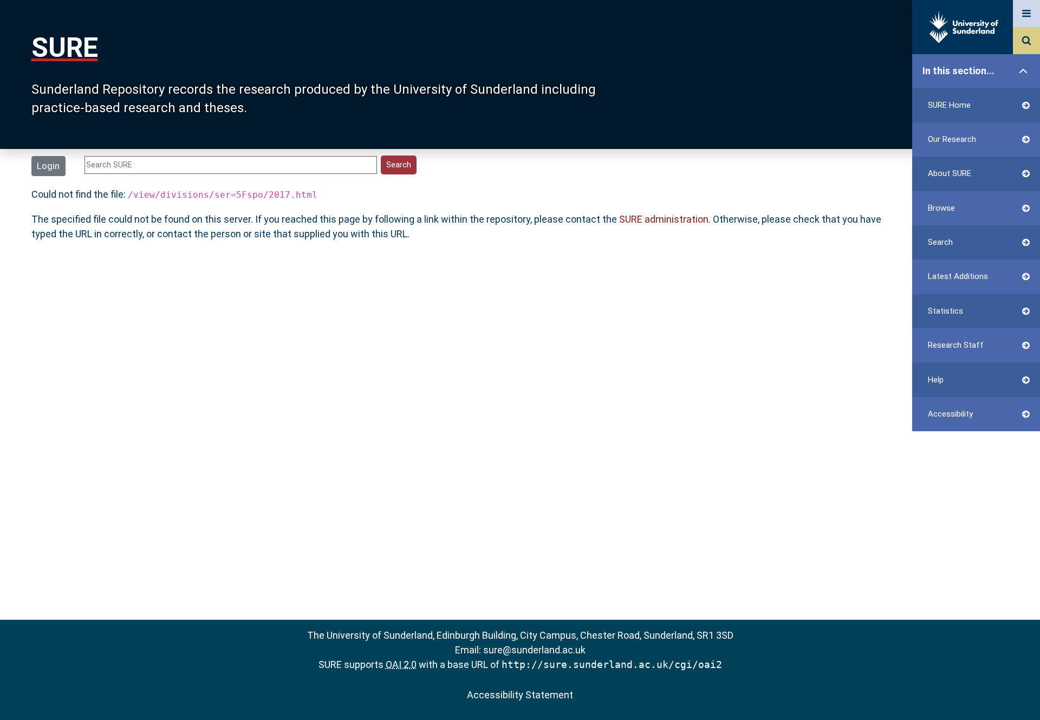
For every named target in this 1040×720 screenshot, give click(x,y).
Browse (941, 208)
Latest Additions (958, 276)
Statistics (945, 311)
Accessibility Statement (520, 694)
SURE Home (949, 105)
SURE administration (663, 219)
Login (48, 165)
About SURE (949, 173)
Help (936, 380)
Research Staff (956, 345)
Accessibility (950, 414)
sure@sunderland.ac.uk (534, 650)
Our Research (952, 139)
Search (940, 242)
